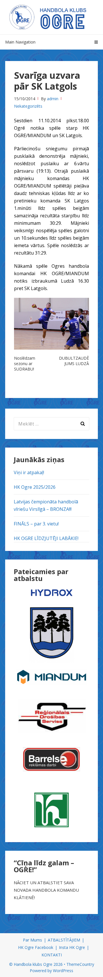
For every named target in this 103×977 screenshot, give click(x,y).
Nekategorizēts (28, 106)
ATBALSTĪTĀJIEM (64, 940)
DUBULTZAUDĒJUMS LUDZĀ (74, 360)
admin (52, 98)
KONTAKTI (51, 955)
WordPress (63, 970)
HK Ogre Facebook (35, 947)
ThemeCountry (80, 964)
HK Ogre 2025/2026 (35, 487)
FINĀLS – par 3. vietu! (36, 524)
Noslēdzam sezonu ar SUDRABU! (24, 363)
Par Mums (32, 940)
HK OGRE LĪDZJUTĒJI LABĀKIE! (46, 538)
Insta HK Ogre (72, 947)
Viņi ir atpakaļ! (29, 472)
